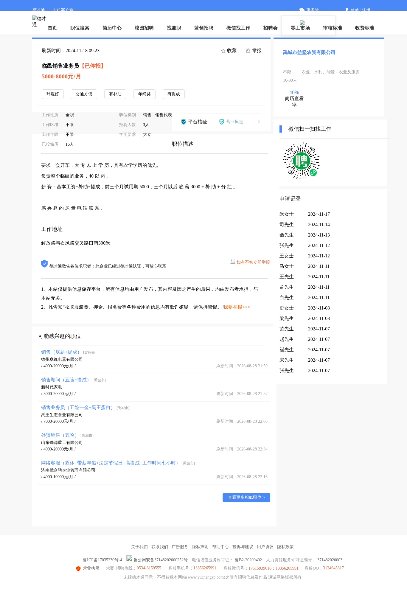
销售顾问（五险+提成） (73, 379)
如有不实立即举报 (253, 262)
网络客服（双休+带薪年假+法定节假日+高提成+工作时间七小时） (118, 462)
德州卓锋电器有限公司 (62, 359)
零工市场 (300, 27)
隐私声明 (200, 547)
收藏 (231, 50)
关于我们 (139, 547)
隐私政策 (285, 547)
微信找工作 (238, 27)
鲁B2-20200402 (248, 560)
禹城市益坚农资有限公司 (309, 52)
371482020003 (329, 560)
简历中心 (112, 27)
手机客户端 (63, 10)
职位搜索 (79, 27)
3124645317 (333, 568)
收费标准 (364, 27)
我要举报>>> (236, 307)
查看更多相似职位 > (246, 497)
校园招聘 (144, 27)
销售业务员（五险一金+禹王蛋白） (85, 407)
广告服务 (180, 547)
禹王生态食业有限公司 (62, 415)
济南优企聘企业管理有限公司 (68, 470)
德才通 (38, 10)
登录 (354, 10)
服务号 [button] (312, 10)
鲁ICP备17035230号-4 (102, 560)
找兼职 (174, 27)
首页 (52, 27)
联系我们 (159, 547)
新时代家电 (51, 387)
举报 (256, 50)
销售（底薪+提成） (68, 352)
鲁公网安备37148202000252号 (160, 560)
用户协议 (265, 547)
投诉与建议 (242, 547)
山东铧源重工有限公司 (62, 442)
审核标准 (332, 27)
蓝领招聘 (203, 27)
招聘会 (270, 27)
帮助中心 (220, 547)
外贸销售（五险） (67, 435)
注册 (366, 10)
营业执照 (91, 568)
